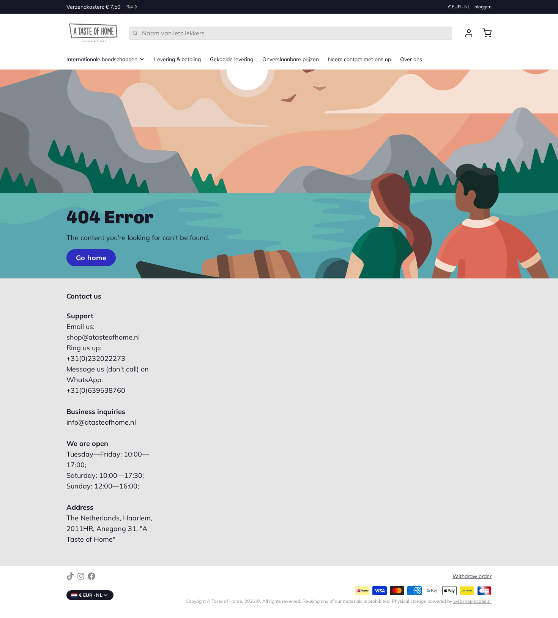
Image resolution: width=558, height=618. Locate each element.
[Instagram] (81, 576)
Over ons (411, 59)
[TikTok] (70, 576)
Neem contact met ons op (359, 59)
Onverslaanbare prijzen (290, 59)
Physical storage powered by (442, 601)
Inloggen (482, 6)
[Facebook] (91, 576)
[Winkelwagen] (484, 33)
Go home (91, 257)
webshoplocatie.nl (472, 601)
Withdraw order (472, 576)
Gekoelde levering (231, 59)
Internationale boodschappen (101, 59)
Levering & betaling (177, 59)
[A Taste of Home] (93, 33)
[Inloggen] (465, 33)
